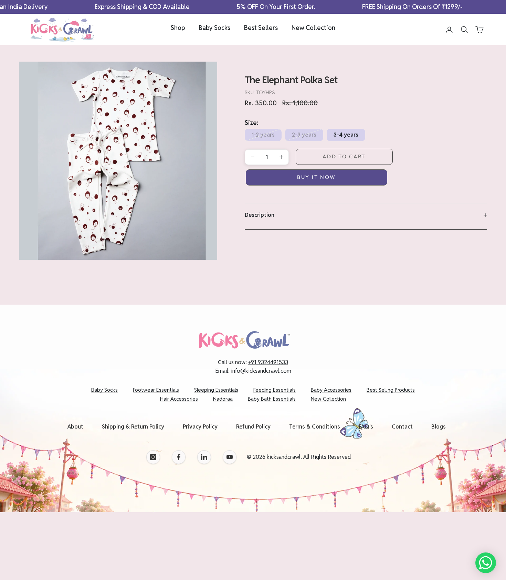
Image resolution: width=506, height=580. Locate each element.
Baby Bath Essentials (272, 399)
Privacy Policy (200, 426)
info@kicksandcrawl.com (261, 371)
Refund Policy (253, 426)
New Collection (313, 28)
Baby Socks (214, 28)
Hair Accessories (179, 399)
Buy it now (316, 177)
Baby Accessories (331, 390)
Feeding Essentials (274, 390)
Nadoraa (223, 399)
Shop (178, 28)
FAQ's (366, 426)
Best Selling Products (391, 390)
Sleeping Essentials (216, 390)
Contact (402, 426)
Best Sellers (261, 28)
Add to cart (344, 156)
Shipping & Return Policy (133, 426)
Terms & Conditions (314, 426)
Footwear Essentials (156, 390)
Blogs (438, 426)
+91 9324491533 (268, 362)
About (75, 426)
